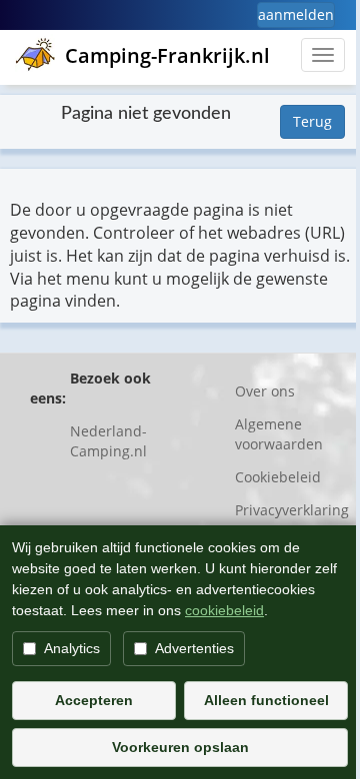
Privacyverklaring (292, 509)
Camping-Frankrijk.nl (167, 55)
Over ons (265, 391)
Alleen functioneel (266, 700)
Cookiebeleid (278, 476)
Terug (312, 121)
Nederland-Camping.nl (108, 440)
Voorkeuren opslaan (180, 747)
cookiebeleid (224, 610)
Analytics (72, 648)
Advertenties (194, 648)
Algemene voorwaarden (279, 433)
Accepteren (94, 700)
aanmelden (296, 14)
